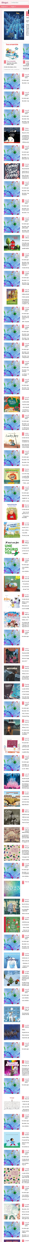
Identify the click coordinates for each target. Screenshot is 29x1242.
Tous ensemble (11, 61)
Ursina (27, 720)
